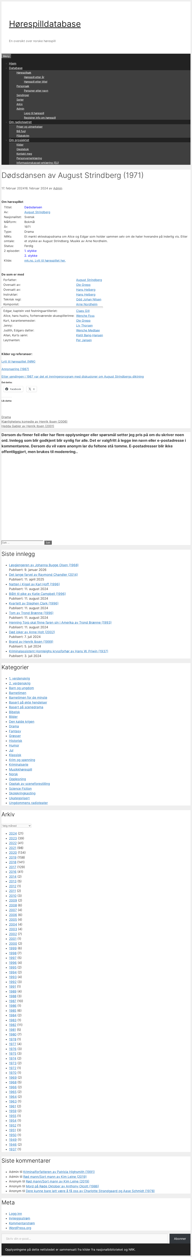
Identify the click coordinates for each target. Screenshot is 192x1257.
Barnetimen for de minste (28, 697)
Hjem (12, 63)
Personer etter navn (36, 90)
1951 (12, 1130)
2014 (12, 876)
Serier (20, 99)
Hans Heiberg (85, 289)
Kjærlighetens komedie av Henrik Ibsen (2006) (35, 421)
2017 (12, 867)
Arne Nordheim (87, 304)
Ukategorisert (19, 798)
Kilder (19, 144)
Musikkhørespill (20, 769)
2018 (12, 862)
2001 (12, 939)
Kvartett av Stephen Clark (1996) (33, 603)
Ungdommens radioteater (28, 803)
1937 (12, 1149)
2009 (13, 900)
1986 (12, 1006)
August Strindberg (37, 212)
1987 (12, 1001)
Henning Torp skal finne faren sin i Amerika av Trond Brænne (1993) (60, 622)
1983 (12, 1020)
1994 (13, 972)
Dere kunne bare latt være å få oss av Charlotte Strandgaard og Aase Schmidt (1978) (90, 1191)
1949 (13, 1140)
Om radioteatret (20, 122)
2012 (12, 886)
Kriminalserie (18, 764)
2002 (13, 934)
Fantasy (15, 731)
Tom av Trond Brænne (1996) (31, 613)
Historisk (15, 741)
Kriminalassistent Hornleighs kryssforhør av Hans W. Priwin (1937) (58, 651)
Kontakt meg (24, 153)
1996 (13, 963)
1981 (12, 1030)
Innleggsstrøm (19, 1218)
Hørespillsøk (23, 72)
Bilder (13, 717)
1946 (13, 1144)
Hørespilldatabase (45, 24)
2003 (13, 929)
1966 (13, 1087)
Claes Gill (83, 311)
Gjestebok (22, 149)
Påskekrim (22, 135)
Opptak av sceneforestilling (29, 784)
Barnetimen (17, 693)
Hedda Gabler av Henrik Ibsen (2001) (28, 426)
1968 (12, 1082)
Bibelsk (14, 712)
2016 (12, 872)
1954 (12, 1120)
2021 (12, 848)
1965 (12, 1092)
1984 (12, 1015)
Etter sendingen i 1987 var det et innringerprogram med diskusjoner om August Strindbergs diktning (73, 376)
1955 (12, 1116)
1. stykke (30, 251)
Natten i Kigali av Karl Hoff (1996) (34, 584)
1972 (12, 1068)
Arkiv (19, 104)
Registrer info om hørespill (40, 117)
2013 (12, 881)
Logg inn (15, 1214)
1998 (12, 953)
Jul (11, 750)
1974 (12, 1058)
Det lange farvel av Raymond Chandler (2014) (43, 575)
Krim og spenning (22, 760)
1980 (12, 1034)
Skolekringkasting (22, 793)
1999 (13, 948)
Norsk (13, 774)
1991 (12, 986)
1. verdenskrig (19, 678)
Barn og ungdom (21, 688)
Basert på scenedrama (26, 707)
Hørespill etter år (34, 77)
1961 (12, 1106)
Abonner (180, 1238)
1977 (12, 1044)
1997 (12, 958)
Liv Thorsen (84, 325)
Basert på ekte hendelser (28, 702)
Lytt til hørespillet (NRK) (18, 361)
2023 (13, 838)
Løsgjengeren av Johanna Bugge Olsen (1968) (44, 565)
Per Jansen (84, 340)
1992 (12, 982)
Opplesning (17, 779)
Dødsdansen (33, 207)
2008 (13, 905)
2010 (12, 896)
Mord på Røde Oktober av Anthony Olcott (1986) (62, 1186)
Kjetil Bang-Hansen (89, 335)
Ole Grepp (83, 285)
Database (15, 68)
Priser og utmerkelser (29, 126)
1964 (13, 1097)
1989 (12, 991)
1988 (12, 996)
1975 (12, 1053)
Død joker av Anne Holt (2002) (32, 632)
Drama (6, 417)
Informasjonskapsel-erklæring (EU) (37, 162)
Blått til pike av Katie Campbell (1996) (37, 594)
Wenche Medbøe (88, 330)
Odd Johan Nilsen (88, 299)
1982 (12, 1025)
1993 (13, 977)
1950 (12, 1135)
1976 (12, 1049)
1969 (13, 1077)
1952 (12, 1125)
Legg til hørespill (34, 113)
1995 (12, 967)
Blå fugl (21, 131)
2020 (13, 852)
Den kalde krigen (21, 721)
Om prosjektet (19, 140)
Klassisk (15, 755)
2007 (13, 910)
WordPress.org (20, 1228)
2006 (13, 915)
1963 (13, 1101)
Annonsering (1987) (15, 369)
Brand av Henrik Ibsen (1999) (31, 642)
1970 (12, 1073)
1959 (12, 1111)
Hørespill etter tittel (35, 81)
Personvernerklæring (29, 158)
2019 (12, 857)
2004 (13, 924)
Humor (14, 745)
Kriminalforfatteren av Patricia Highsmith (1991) (59, 1172)
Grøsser (15, 736)
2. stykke (30, 255)
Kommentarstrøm (22, 1223)
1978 (12, 1039)
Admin (20, 108)
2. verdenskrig (19, 683)
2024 (13, 833)
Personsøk (22, 86)
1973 (12, 1063)
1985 (12, 1010)
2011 (12, 891)
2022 (13, 843)
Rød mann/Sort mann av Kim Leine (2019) (55, 1177)
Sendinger (22, 95)
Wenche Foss (85, 316)
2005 (13, 919)
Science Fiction (20, 788)
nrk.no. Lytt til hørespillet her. (45, 260)
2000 (13, 943)
